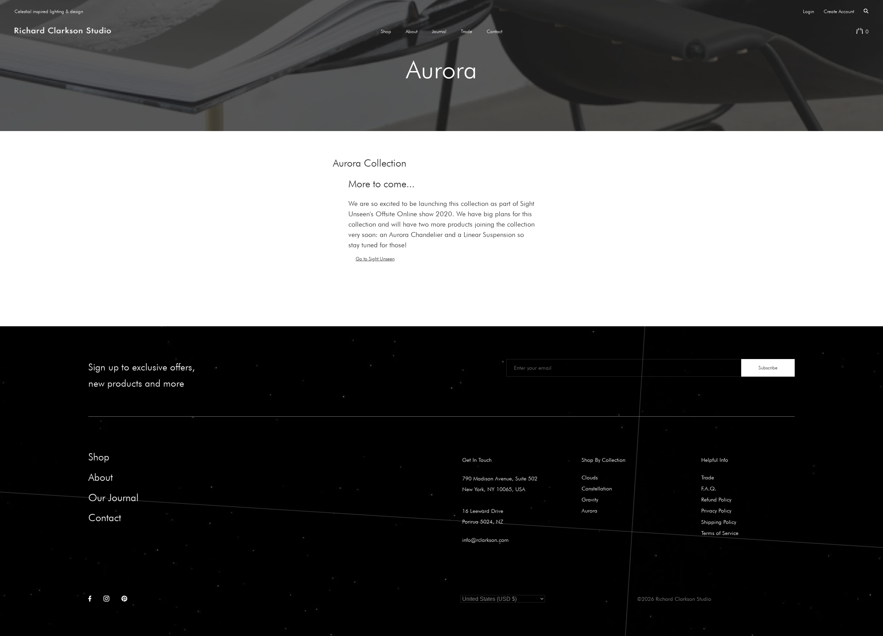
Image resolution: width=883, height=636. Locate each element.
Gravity (590, 499)
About (411, 31)
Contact (494, 31)
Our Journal (113, 497)
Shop (386, 31)
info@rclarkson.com (485, 539)
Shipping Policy (718, 521)
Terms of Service (719, 532)
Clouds (590, 477)
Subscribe (767, 367)
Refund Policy (716, 499)
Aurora (589, 510)
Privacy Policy (716, 510)
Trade (466, 31)
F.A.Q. (708, 488)
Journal (439, 31)
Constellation (597, 488)
